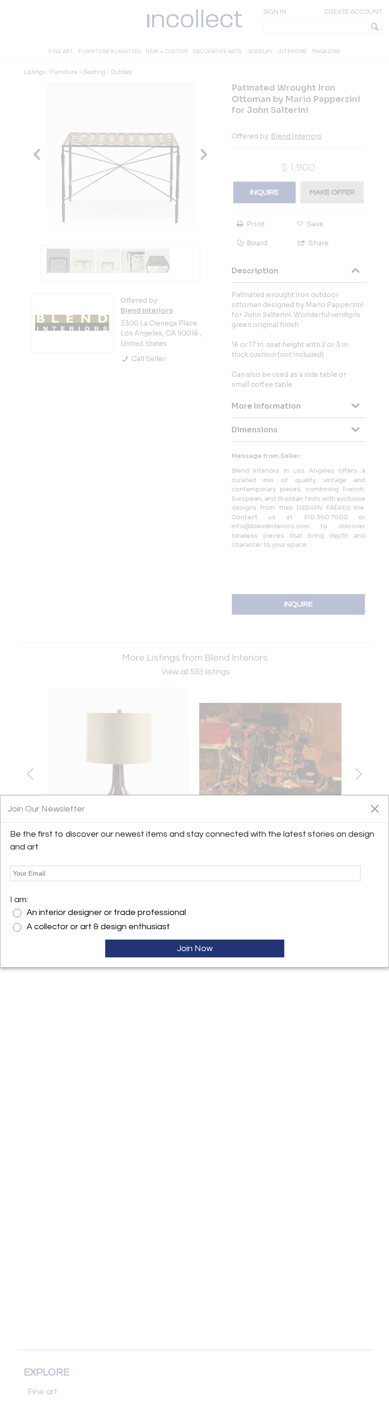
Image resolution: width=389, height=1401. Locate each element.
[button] (374, 808)
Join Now (195, 948)
